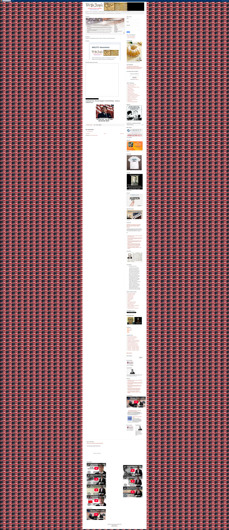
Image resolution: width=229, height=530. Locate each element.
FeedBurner (137, 79)
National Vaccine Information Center (133, 87)
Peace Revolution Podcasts (132, 336)
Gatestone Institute (131, 89)
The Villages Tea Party (131, 294)
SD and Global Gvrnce (110, 13)
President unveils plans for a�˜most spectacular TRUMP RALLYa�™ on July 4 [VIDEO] (134, 247)
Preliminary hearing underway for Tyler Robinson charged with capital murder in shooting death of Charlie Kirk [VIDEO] (134, 244)
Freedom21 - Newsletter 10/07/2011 (133, 350)
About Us (87, 11)
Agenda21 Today (130, 297)
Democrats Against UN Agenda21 (133, 308)
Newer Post (88, 133)
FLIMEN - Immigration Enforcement (133, 305)
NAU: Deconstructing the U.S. (132, 342)
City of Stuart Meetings (131, 37)
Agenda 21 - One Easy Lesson (132, 96)
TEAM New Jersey (130, 295)
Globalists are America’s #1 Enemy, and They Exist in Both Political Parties (134, 226)
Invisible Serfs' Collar (131, 90)
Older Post (122, 133)
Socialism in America (131, 339)
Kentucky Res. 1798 (109, 11)
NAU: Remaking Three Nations (133, 94)
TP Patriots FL (130, 299)
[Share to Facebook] (99, 124)
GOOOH (129, 300)
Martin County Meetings (131, 36)
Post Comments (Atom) (93, 135)
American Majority (130, 298)
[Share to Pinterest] (100, 124)
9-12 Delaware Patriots (131, 303)
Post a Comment (89, 131)
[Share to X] (98, 124)
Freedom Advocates (131, 306)
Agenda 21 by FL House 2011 (132, 99)
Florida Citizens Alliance (131, 293)
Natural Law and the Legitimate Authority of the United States (95, 13)
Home (105, 133)
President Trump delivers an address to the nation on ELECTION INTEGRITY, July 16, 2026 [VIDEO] (134, 241)
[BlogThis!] (97, 124)
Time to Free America (131, 85)
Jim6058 (130, 330)
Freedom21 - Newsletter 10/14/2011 (133, 348)
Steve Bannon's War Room (132, 84)
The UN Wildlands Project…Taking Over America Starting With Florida (134, 411)
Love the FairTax (117, 11)
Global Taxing (130, 100)
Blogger (116, 526)
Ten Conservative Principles (125, 11)
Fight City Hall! (118, 13)
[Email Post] (94, 124)
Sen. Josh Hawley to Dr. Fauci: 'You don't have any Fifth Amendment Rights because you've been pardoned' (135, 238)
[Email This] (96, 124)
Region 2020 (95, 11)
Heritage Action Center (131, 93)
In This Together (130, 88)
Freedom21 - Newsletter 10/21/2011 (133, 347)
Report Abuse (129, 353)
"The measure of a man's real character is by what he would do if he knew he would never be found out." (134, 67)
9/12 (91, 11)
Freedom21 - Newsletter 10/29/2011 (133, 346)
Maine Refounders (131, 304)
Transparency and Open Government (134, 95)
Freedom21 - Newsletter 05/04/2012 (133, 340)
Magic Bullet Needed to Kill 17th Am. (133, 341)
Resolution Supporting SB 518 (132, 101)
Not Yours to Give (102, 11)
